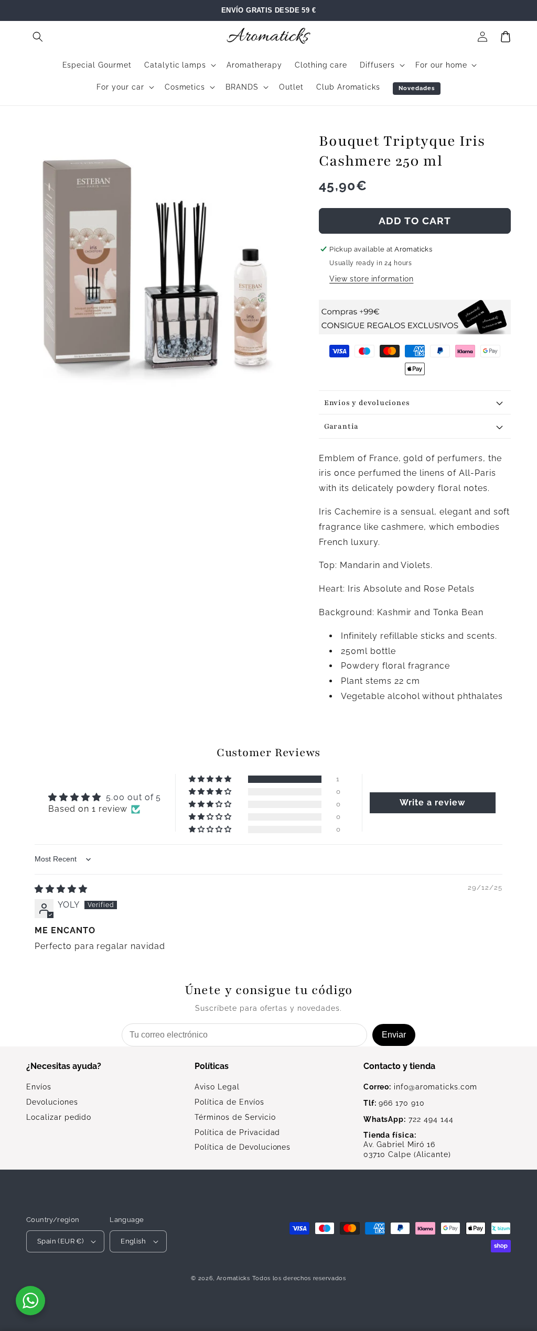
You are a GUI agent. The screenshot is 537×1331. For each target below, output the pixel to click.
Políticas (212, 1066)
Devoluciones (52, 1102)
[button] (37, 36)
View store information (371, 279)
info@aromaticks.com (420, 1087)
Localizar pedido (58, 1117)
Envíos (38, 1087)
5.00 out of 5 (133, 797)
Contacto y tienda (399, 1066)
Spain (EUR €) (60, 1241)
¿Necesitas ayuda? (63, 1066)
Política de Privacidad (237, 1132)
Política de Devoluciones (243, 1147)
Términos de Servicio (235, 1117)
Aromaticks (233, 1278)
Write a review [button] (432, 803)
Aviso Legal (217, 1087)
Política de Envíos (229, 1102)
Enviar (394, 1034)
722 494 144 (408, 1119)
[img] (61, 889)
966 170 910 (394, 1103)
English (133, 1241)
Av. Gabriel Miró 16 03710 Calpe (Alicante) (407, 1145)
